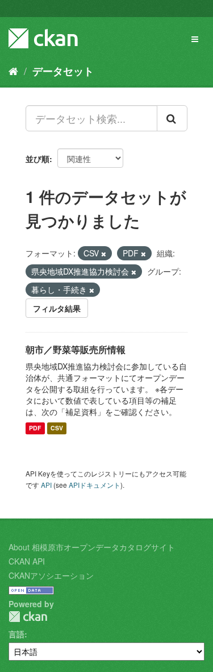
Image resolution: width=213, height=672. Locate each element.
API (46, 485)
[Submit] (172, 118)
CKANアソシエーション (51, 575)
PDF (35, 428)
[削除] (103, 253)
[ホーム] (13, 70)
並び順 (37, 158)
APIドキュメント (94, 485)
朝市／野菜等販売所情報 (76, 349)
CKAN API (27, 561)
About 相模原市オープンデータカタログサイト (92, 547)
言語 (16, 634)
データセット (63, 71)
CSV (57, 428)
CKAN (28, 617)
